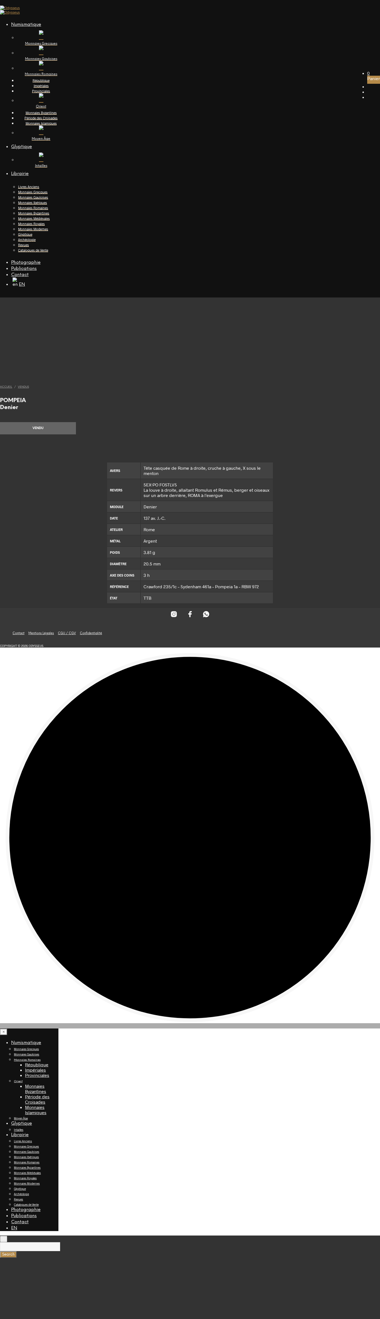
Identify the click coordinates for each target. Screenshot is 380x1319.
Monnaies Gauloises (33, 197)
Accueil (6, 386)
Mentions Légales (41, 633)
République (41, 80)
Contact (20, 274)
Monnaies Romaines (33, 208)
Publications (24, 268)
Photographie (26, 262)
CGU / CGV (67, 633)
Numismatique (26, 24)
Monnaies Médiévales (34, 218)
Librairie (20, 173)
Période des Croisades (41, 118)
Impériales (41, 86)
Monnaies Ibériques (32, 203)
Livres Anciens (28, 187)
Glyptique (21, 146)
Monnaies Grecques (33, 192)
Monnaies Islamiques (41, 123)
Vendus (23, 386)
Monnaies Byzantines (41, 113)
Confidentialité (91, 633)
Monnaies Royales (31, 224)
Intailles (18, 1129)
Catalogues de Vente (33, 250)
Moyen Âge (21, 1118)
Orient (18, 1081)
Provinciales (41, 91)
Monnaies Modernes (33, 229)
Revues (23, 245)
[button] (368, 73)
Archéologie (27, 240)
